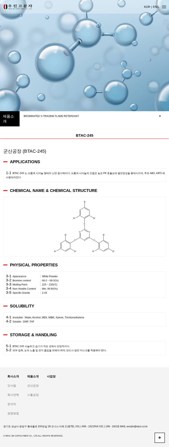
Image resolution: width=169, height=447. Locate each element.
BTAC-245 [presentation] (84, 135)
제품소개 (33, 376)
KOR (147, 6)
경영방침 (13, 413)
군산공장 (33, 385)
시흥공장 (33, 394)
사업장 (51, 376)
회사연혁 (13, 394)
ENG (156, 6)
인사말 (11, 385)
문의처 (11, 404)
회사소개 (13, 376)
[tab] (84, 135)
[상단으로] (160, 438)
